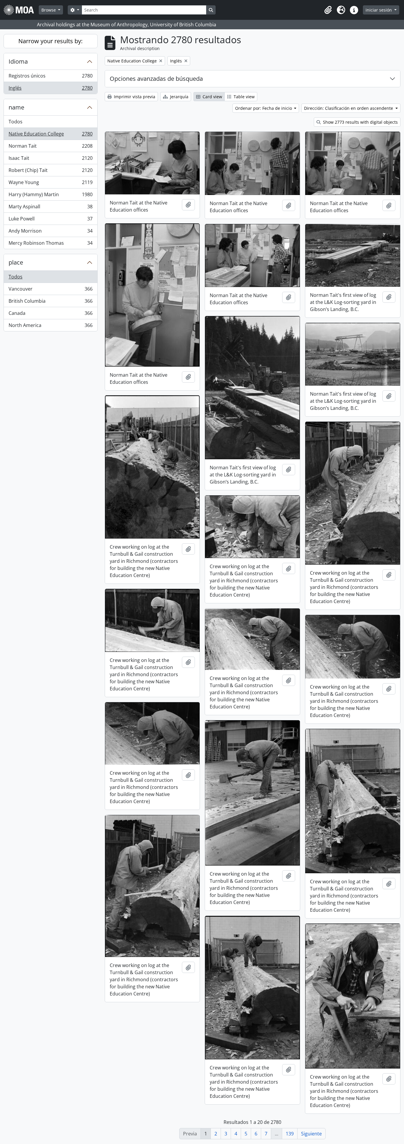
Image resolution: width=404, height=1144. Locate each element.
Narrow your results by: (50, 41)
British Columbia (50, 302)
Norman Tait (50, 147)
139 (290, 1133)
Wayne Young (50, 183)
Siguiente (311, 1133)
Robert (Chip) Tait (50, 171)
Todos (15, 121)
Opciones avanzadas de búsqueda (156, 79)
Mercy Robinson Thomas (50, 244)
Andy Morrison (50, 232)
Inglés (50, 89)
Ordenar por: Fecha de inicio (264, 108)
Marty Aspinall (50, 208)
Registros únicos (50, 77)
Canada (50, 314)
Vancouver (50, 290)
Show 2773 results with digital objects (360, 122)
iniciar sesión (379, 10)
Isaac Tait (50, 159)
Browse (49, 10)
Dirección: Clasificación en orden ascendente (349, 108)
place (16, 262)
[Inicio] (21, 9)
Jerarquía (178, 96)
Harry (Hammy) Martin (50, 196)
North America (50, 326)
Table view (243, 96)
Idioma (18, 61)
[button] (327, 10)
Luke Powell (50, 220)
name (16, 107)
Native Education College (50, 135)
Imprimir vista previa (134, 96)
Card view (211, 96)
